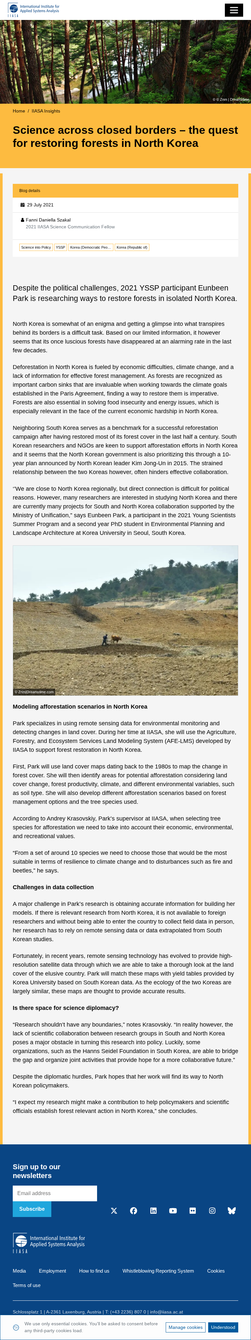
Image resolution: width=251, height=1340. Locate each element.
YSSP (60, 247)
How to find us (94, 1271)
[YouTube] (172, 1211)
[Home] (33, 10)
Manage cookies (186, 1327)
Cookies (216, 1271)
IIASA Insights (46, 111)
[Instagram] (212, 1211)
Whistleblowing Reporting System (158, 1271)
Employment (52, 1271)
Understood (223, 1327)
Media (19, 1271)
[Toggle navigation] (234, 10)
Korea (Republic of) (132, 247)
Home (19, 111)
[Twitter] (114, 1211)
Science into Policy (36, 247)
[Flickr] (192, 1211)
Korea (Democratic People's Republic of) (91, 247)
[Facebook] (133, 1211)
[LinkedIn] (153, 1211)
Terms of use (27, 1285)
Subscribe (32, 1209)
